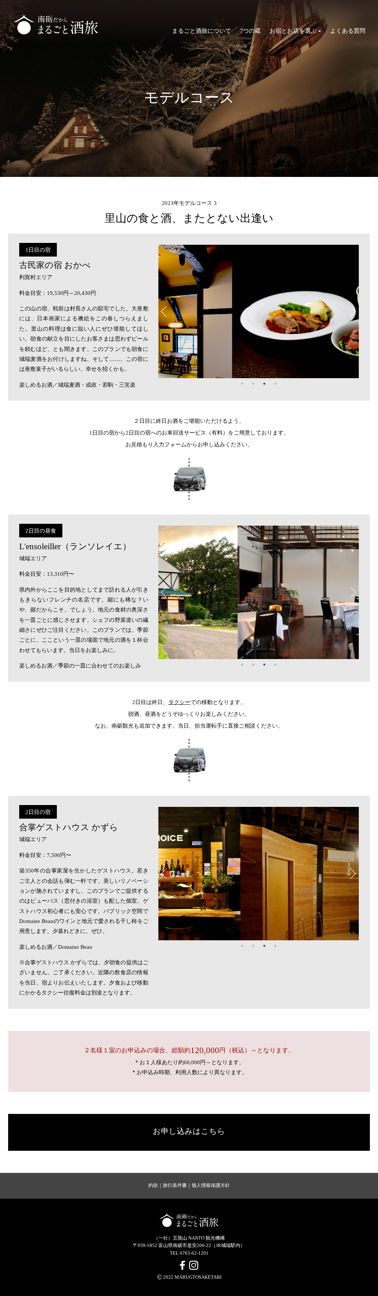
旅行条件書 (175, 1185)
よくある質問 (347, 31)
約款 (153, 1185)
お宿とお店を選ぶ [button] (293, 31)
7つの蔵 (250, 31)
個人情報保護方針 (211, 1185)
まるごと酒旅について (201, 31)
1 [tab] (242, 383)
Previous (163, 311)
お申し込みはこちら (189, 1131)
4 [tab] (275, 383)
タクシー (179, 702)
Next (353, 311)
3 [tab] (264, 383)
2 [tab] (253, 383)
